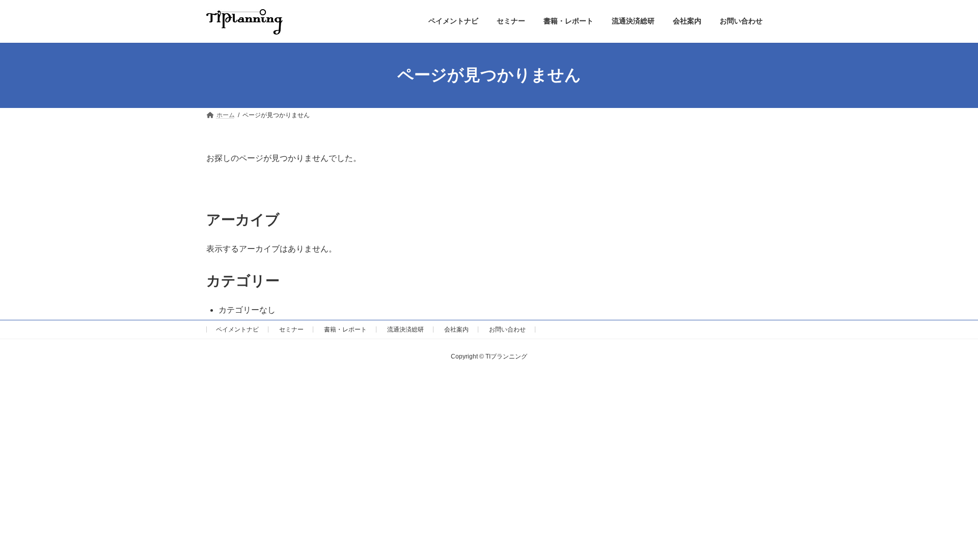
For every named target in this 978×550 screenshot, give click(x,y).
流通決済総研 (405, 329)
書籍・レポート (345, 329)
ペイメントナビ (237, 329)
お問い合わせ (507, 329)
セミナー (291, 329)
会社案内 (456, 329)
